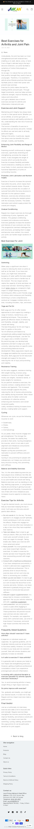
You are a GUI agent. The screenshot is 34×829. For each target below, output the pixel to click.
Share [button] (5, 52)
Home (5, 746)
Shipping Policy (8, 784)
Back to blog (18, 736)
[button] (2, 9)
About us (6, 762)
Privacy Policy (7, 772)
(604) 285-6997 (16, 799)
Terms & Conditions (9, 776)
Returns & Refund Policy (10, 780)
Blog (4, 754)
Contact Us (6, 758)
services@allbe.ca (13, 801)
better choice (10, 288)
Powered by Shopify (23, 827)
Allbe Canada (12, 827)
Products (6, 750)
